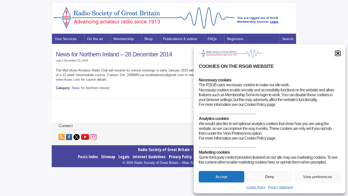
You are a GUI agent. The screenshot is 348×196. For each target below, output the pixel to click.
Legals (123, 157)
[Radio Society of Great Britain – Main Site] (143, 29)
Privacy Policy (180, 157)
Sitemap (108, 157)
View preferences (317, 177)
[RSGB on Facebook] (69, 137)
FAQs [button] (212, 39)
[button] (337, 53)
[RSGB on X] (76, 137)
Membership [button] (124, 39)
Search (287, 39)
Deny (269, 177)
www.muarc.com (68, 79)
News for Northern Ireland (90, 88)
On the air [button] (95, 39)
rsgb (58, 60)
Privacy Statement (280, 187)
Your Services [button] (66, 39)
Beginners (235, 39)
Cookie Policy (255, 187)
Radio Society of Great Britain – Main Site (174, 149)
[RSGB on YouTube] (85, 137)
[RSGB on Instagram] (93, 137)
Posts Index (88, 157)
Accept (221, 177)
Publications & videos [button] (180, 39)
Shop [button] (148, 39)
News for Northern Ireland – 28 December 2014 (114, 54)
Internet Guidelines (149, 157)
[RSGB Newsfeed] (62, 137)
